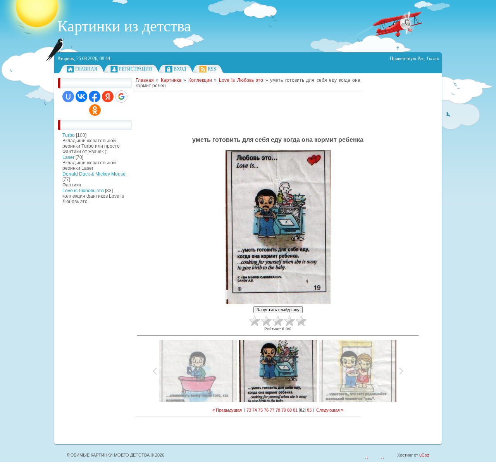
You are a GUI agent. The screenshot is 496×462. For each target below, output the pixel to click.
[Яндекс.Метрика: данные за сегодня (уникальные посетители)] (380, 456)
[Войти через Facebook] (94, 96)
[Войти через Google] (121, 96)
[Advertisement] (81, 325)
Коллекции (200, 80)
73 (248, 410)
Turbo (68, 135)
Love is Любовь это (83, 190)
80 (289, 410)
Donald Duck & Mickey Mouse (94, 174)
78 (278, 410)
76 (266, 410)
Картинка (171, 80)
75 (260, 410)
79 (283, 410)
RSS (212, 69)
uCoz (424, 455)
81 (295, 410)
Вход (180, 69)
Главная (86, 69)
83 (309, 410)
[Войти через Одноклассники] (95, 110)
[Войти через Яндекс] (108, 96)
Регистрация (135, 69)
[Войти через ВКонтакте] (81, 96)
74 (254, 410)
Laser (68, 157)
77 (272, 410)
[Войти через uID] (68, 96)
